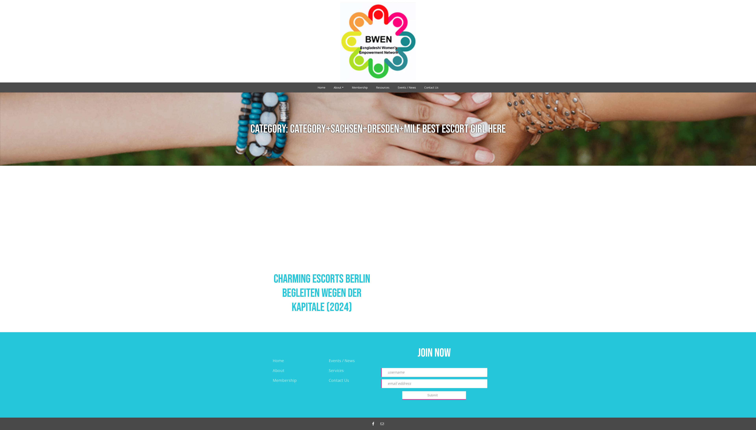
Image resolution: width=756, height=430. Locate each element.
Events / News (407, 87)
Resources (382, 87)
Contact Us (431, 87)
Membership (360, 87)
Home (321, 87)
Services (336, 370)
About (337, 87)
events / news (342, 360)
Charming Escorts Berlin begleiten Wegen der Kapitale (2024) (322, 293)
